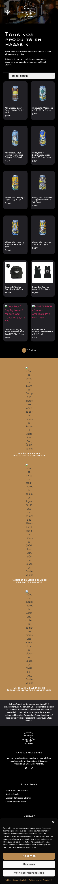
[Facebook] (26, 768)
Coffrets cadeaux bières (16, 802)
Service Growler (12, 794)
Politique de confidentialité (16, 880)
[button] (53, 822)
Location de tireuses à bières (18, 798)
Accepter (29, 856)
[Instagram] (31, 768)
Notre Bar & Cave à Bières (17, 791)
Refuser (29, 864)
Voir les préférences (29, 873)
